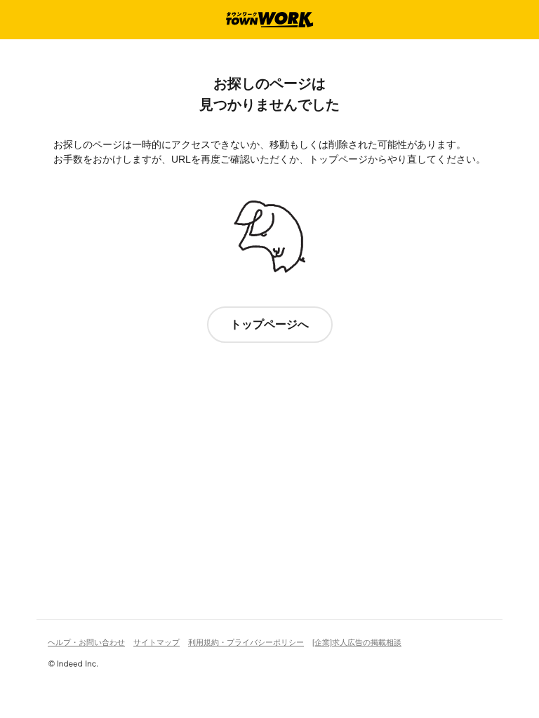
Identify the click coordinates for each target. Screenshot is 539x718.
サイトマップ (156, 642)
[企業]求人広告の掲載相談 (356, 642)
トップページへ (269, 324)
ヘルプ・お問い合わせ (86, 642)
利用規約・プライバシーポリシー (246, 642)
